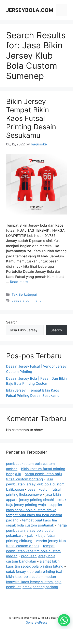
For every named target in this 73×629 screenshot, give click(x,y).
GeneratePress (36, 622)
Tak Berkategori (24, 294)
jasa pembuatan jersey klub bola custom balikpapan (35, 484)
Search (11, 322)
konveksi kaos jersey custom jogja (33, 582)
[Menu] (61, 10)
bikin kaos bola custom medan (31, 577)
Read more (19, 282)
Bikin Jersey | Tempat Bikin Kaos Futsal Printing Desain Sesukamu (31, 118)
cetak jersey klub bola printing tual (34, 572)
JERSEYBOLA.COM (29, 10)
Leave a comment (26, 300)
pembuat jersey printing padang (32, 587)
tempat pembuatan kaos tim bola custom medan (33, 551)
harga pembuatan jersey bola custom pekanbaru (36, 530)
